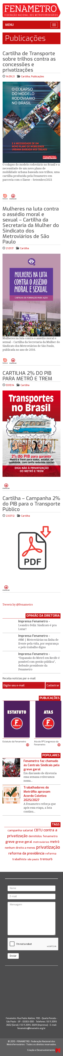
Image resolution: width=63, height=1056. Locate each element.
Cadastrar (53, 685)
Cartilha (25, 76)
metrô (54, 842)
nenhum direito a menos (20, 848)
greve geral (23, 842)
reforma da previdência (26, 853)
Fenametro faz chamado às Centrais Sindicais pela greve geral (41, 765)
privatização (48, 847)
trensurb (46, 859)
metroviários (41, 842)
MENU (9, 25)
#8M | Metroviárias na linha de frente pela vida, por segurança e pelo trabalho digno (38, 643)
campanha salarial (20, 830)
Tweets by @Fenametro (18, 604)
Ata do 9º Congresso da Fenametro (46, 743)
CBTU (38, 830)
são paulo (33, 859)
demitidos (35, 836)
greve (9, 841)
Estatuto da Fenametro (14, 741)
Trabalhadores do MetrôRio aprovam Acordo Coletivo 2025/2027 (37, 794)
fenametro (50, 836)
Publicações (37, 76)
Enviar (13, 956)
